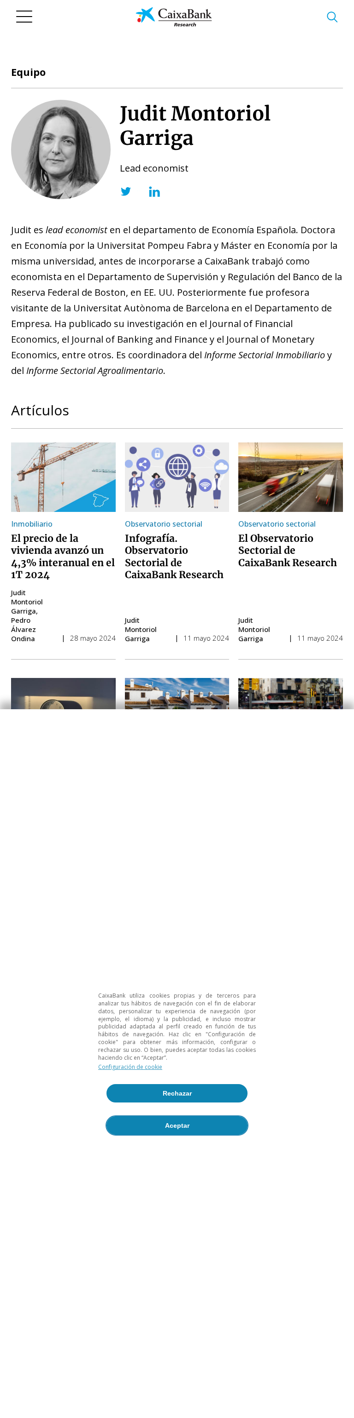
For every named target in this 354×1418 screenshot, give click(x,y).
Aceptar (177, 1125)
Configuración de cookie (130, 1067)
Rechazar (177, 1093)
